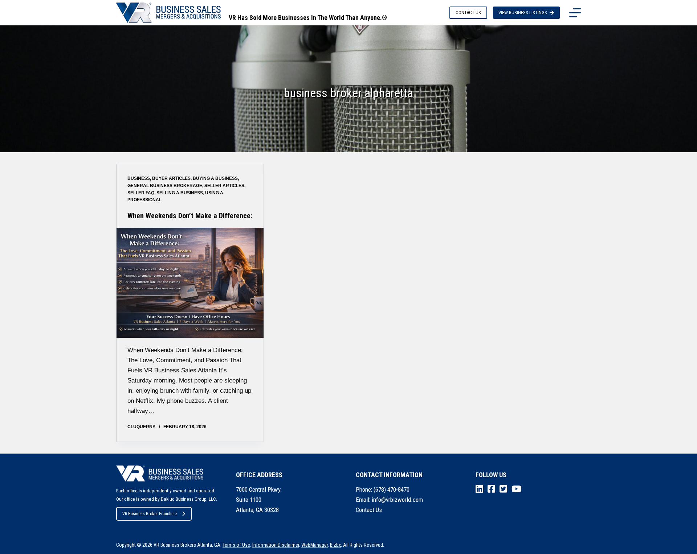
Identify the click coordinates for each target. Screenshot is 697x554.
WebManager (314, 545)
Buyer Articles (171, 178)
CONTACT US (468, 12)
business (138, 178)
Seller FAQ (140, 192)
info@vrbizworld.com (397, 499)
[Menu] (575, 12)
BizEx (335, 545)
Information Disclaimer (275, 545)
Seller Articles (224, 185)
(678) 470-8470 (391, 489)
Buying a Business (215, 178)
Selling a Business (179, 192)
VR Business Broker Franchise (149, 513)
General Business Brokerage (164, 185)
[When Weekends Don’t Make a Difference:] (190, 283)
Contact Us (369, 509)
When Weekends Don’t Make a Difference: (189, 215)
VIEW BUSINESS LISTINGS (522, 12)
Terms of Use (236, 545)
